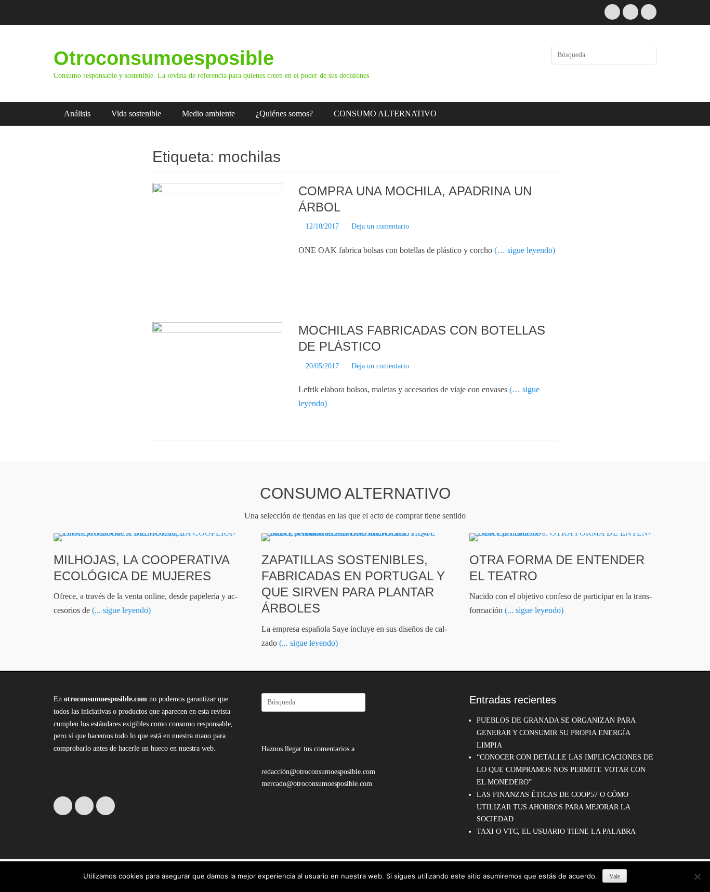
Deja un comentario (380, 226)
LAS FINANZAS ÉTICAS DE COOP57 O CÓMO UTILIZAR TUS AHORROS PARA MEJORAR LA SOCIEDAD (553, 807)
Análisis (77, 113)
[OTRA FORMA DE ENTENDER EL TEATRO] (562, 537)
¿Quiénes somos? (284, 113)
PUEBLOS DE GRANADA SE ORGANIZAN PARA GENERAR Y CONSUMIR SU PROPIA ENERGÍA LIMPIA (556, 732)
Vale (614, 876)
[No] (697, 876)
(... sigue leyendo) (121, 610)
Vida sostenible (136, 113)
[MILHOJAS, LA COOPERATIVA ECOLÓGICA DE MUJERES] (147, 537)
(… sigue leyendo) (524, 250)
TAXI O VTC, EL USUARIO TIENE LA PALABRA (556, 831)
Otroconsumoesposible (164, 58)
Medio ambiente (208, 113)
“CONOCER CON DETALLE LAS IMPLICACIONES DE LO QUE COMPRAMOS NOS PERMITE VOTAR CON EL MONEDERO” (565, 769)
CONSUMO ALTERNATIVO (385, 113)
